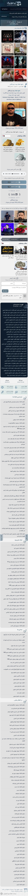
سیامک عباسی (17, 332)
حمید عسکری (23, 325)
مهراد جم (18, 370)
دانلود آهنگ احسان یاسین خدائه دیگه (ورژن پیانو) (13, 461)
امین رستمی (12, 315)
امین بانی (18, 315)
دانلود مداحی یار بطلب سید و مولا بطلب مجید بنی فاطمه (13, 740)
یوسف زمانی (12, 375)
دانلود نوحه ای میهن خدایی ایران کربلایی (15, 612)
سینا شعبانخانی (23, 337)
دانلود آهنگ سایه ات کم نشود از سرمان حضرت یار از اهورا (13, 759)
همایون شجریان (8, 373)
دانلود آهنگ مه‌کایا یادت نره (18, 468)
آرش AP (24, 310)
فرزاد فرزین (19, 349)
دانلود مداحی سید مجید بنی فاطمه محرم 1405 (14, 652)
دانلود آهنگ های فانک (20, 814)
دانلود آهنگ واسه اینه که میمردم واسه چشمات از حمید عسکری (14, 415)
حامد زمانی (18, 320)
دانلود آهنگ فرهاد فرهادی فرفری (17, 722)
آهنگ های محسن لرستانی (19, 881)
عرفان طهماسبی (22, 341)
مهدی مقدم (11, 368)
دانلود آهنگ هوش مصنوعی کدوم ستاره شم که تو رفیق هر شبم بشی (14, 535)
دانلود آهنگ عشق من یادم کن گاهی (16, 411)
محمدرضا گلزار (14, 361)
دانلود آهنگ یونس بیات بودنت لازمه (16, 582)
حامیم (7, 320)
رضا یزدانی (24, 329)
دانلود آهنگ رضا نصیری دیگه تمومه (17, 505)
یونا (8, 375)
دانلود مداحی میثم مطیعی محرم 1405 (16, 656)
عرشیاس (5, 339)
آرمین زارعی (19, 310)
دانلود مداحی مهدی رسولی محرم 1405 (16, 659)
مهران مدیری (12, 370)
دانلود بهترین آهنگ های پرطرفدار (17, 777)
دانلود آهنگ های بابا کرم (19, 435)
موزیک (9, 95)
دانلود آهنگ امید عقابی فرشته (18, 572)
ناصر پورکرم (23, 373)
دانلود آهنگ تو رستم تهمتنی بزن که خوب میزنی (14, 599)
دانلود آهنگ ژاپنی (21, 854)
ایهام (8, 315)
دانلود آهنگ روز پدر (20, 800)
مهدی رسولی (17, 368)
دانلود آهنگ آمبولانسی (20, 878)
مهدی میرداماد (4, 368)
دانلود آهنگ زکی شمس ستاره (18, 545)
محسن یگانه (9, 356)
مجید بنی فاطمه (6, 351)
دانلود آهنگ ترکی (21, 804)
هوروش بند (23, 375)
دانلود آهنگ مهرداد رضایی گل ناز (17, 748)
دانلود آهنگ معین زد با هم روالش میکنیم (15, 595)
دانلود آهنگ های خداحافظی (18, 861)
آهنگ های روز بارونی (20, 868)
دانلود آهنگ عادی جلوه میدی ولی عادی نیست (14, 448)
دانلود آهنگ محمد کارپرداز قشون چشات (16, 511)
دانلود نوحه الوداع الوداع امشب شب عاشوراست (14, 669)
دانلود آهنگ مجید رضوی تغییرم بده (17, 602)
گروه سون (24, 351)
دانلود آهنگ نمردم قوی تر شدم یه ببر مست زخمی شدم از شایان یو (13, 500)
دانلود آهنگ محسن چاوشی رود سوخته (16, 555)
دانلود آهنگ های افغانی (19, 827)
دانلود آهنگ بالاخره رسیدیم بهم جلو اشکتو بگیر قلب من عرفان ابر (13, 529)
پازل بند (5, 317)
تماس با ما (11, 22)
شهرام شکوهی (23, 339)
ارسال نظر (5, 291)
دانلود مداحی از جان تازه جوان (18, 646)
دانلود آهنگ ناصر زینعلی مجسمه (17, 616)
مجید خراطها (23, 354)
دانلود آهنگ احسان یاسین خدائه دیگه (16, 508)
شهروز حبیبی (10, 339)
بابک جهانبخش (23, 317)
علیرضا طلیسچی (15, 346)
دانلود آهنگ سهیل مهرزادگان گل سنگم (16, 605)
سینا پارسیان (16, 334)
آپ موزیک (14, 4)
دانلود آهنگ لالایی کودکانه (19, 783)
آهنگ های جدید (23, 239)
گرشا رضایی (6, 349)
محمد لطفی (9, 358)
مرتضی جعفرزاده (15, 363)
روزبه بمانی (18, 329)
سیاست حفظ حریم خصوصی (10, 894)
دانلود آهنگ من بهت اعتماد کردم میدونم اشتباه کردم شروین (14, 486)
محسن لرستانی (15, 356)
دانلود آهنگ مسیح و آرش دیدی (17, 565)
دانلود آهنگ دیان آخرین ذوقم (18, 458)
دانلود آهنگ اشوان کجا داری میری (17, 715)
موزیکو (7, 381)
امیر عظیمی (23, 315)
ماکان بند (13, 351)
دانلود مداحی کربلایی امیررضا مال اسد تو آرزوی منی (14, 636)
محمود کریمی (7, 361)
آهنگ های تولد (5, 239)
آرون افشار (14, 310)
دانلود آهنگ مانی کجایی (19, 718)
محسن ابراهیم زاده (10, 354)
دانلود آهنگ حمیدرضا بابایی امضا (17, 725)
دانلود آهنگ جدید (21, 790)
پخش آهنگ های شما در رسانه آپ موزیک (19, 17)
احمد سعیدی (16, 312)
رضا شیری (14, 327)
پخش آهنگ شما (14, 24)
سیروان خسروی (22, 334)
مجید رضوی (17, 354)
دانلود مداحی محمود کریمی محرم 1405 (16, 649)
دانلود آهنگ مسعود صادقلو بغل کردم (16, 705)
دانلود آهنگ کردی (21, 884)
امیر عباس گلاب (6, 312)
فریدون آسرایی (13, 349)
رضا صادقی (8, 327)
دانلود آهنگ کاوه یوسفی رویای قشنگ (16, 767)
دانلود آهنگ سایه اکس (19, 475)
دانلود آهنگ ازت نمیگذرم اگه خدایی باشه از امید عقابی (14, 491)
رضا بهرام (18, 327)
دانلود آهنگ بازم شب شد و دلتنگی (17, 407)
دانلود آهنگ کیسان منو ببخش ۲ (17, 732)
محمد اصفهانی (23, 358)
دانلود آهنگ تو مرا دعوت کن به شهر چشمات (15, 478)
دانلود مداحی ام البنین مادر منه (17, 662)
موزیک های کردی (21, 837)
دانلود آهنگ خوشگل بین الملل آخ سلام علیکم (14, 496)
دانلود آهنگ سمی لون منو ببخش (17, 481)
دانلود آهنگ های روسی (19, 847)
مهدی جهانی (23, 368)
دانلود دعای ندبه (21, 693)
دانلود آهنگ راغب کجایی (19, 735)
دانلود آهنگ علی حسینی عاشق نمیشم (16, 712)
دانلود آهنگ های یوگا (20, 864)
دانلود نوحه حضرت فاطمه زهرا (18, 673)
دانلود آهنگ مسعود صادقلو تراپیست (16, 423)
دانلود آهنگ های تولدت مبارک (18, 592)
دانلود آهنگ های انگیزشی (19, 871)
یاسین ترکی (18, 375)
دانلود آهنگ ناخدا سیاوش (19, 420)
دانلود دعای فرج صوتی (19, 686)
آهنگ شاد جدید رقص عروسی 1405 (17, 585)
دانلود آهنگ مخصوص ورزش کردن (17, 831)
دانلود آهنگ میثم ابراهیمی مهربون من (16, 578)
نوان (13, 373)
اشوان (11, 312)
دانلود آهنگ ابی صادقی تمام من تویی (16, 552)
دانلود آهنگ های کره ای (19, 858)
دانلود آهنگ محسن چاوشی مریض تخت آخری (14, 609)
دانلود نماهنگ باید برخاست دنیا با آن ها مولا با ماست (14, 641)
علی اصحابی (9, 341)
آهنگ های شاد (14, 239)
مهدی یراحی (23, 370)
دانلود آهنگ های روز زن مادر (18, 817)
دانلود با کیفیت (13, 182)
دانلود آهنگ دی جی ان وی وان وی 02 (16, 562)
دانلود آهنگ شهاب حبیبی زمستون (17, 744)
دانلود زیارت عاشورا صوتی (19, 679)
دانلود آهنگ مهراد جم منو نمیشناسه (16, 622)
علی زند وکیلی (23, 344)
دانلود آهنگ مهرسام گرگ (19, 770)
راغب (7, 325)
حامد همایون (12, 320)
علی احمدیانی (16, 341)
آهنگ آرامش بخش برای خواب (18, 824)
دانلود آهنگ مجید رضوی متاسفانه (17, 619)
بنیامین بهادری (16, 317)
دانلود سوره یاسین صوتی (19, 683)
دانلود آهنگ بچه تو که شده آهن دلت (16, 464)
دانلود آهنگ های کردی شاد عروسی (17, 451)
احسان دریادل (23, 312)
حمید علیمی (16, 325)
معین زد (13, 366)
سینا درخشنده (10, 334)
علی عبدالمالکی (16, 344)
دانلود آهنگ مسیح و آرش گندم (18, 626)
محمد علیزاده (16, 358)
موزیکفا (20, 381)
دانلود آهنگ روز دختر (20, 807)
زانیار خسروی (12, 329)
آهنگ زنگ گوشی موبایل (19, 810)
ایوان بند (5, 315)
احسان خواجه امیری (7, 310)
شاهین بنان (16, 337)
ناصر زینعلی (17, 373)
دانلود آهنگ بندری (20, 841)
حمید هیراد (11, 325)
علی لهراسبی (9, 344)
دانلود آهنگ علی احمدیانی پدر (18, 708)
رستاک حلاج (23, 327)
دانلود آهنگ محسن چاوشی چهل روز (16, 575)
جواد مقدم (23, 320)
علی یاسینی (4, 344)
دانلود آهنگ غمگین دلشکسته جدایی (16, 834)
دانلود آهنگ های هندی (19, 874)
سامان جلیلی (6, 329)
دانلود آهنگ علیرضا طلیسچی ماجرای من (16, 568)
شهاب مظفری (10, 337)
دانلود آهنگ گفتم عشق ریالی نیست (17, 525)
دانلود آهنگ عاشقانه (20, 794)
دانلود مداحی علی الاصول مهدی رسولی (16, 666)
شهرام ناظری (16, 339)
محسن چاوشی (23, 356)
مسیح (17, 366)
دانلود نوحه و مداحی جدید (19, 797)
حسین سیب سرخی (14, 322)
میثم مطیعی (6, 370)
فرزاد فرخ (24, 349)
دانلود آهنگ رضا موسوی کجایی (17, 754)
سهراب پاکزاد (23, 332)
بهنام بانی (10, 317)
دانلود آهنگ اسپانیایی (20, 851)
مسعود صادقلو (23, 366)
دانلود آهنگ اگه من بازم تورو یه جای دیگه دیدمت (13, 432)
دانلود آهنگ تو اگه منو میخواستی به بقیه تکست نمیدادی (14, 443)
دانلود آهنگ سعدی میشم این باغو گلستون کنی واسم (14, 403)
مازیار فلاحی (18, 351)
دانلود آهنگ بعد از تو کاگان (16, 84)
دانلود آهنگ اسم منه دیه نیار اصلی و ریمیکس (14, 454)
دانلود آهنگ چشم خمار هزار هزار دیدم (16, 439)
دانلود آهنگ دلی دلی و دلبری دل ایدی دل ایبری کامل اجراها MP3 (14, 428)
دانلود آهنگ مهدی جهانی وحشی (17, 728)
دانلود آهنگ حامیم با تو (19, 548)
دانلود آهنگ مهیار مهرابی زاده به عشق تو (15, 751)
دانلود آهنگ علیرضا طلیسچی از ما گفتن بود (15, 589)
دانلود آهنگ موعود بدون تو (18, 773)
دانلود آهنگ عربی (21, 844)
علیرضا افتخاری (23, 346)
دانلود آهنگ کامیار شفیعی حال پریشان (16, 763)
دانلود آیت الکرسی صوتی (19, 676)
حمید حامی (7, 322)
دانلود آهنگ (17, 91)
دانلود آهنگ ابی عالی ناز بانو (18, 515)
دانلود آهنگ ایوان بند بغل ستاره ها (17, 522)
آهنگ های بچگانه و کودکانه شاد (17, 820)
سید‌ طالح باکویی (9, 332)
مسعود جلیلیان (8, 363)
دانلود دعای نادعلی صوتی (19, 689)
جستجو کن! (4, 9)
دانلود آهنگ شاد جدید (20, 787)
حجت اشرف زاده (22, 322)
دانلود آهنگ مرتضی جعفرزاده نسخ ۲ (16, 518)
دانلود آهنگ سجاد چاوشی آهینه (17, 471)
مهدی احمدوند (7, 366)
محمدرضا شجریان (22, 361)
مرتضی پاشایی (23, 363)
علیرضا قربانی (8, 346)
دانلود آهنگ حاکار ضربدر (19, 558)
